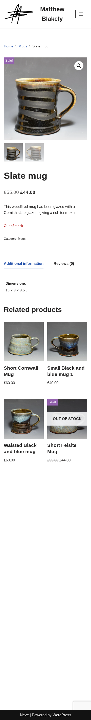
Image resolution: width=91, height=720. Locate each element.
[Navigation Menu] (81, 14)
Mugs (22, 46)
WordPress (62, 715)
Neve (24, 715)
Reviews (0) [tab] (64, 263)
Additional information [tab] (23, 263)
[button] (78, 65)
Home (8, 46)
